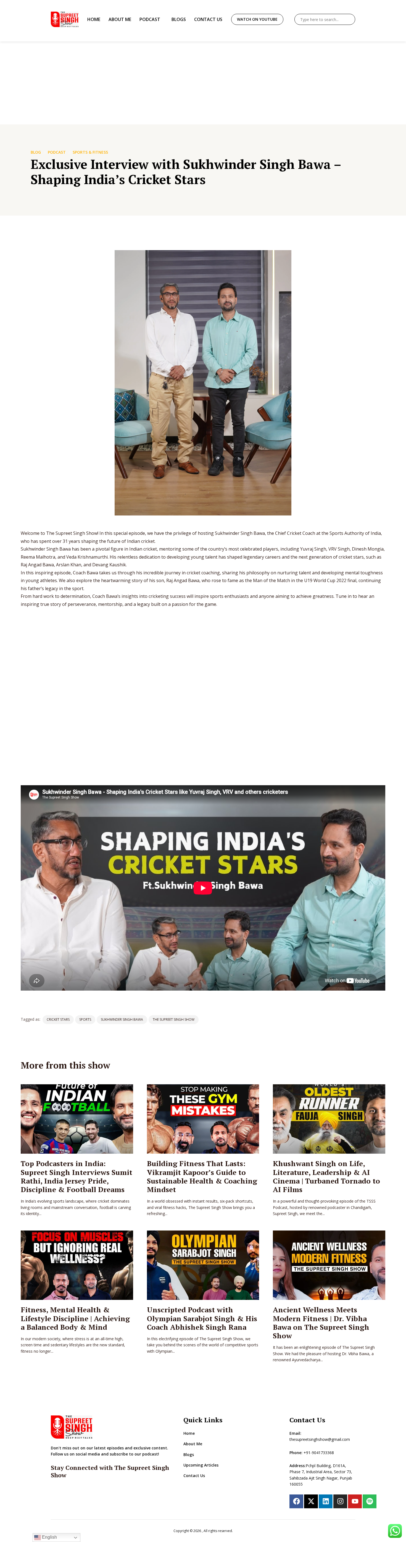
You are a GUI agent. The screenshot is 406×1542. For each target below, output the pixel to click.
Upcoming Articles (200, 1465)
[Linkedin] (326, 1501)
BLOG (36, 152)
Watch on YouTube (257, 19)
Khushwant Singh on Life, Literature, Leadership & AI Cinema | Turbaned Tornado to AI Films (326, 1176)
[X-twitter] (311, 1501)
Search (350, 19)
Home (93, 19)
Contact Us (208, 19)
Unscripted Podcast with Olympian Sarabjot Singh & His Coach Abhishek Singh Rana (202, 1318)
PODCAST (57, 152)
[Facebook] (296, 1501)
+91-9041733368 (319, 1452)
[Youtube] (355, 1501)
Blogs (179, 19)
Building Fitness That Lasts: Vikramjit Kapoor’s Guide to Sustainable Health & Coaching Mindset (202, 1176)
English (49, 1537)
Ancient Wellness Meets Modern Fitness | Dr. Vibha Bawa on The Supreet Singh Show (321, 1322)
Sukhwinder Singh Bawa (122, 1019)
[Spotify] (369, 1501)
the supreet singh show (173, 1019)
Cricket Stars (58, 1019)
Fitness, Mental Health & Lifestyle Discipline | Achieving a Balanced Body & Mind (75, 1318)
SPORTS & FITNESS (90, 152)
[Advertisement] (203, 83)
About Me (120, 19)
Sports (85, 1019)
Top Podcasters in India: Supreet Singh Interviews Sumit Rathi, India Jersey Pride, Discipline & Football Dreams (76, 1176)
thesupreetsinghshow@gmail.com (319, 1439)
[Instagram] (340, 1501)
